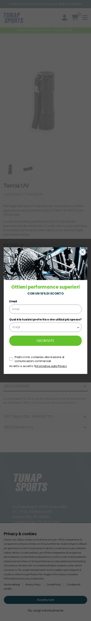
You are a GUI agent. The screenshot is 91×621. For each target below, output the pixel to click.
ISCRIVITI (45, 340)
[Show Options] (78, 327)
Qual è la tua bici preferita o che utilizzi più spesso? (45, 319)
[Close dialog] (82, 252)
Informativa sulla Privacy (51, 366)
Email (13, 301)
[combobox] (44, 327)
